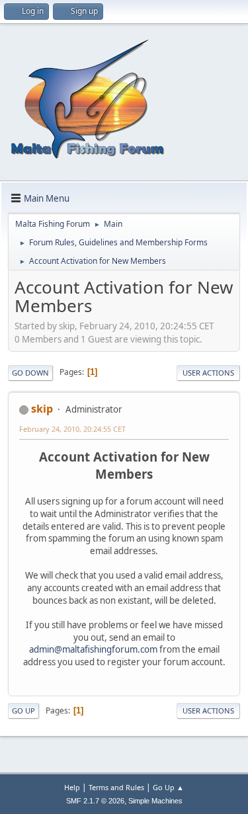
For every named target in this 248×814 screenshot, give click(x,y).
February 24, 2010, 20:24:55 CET (72, 429)
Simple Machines (155, 801)
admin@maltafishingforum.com (93, 649)
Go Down (30, 373)
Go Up (23, 710)
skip (42, 408)
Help (72, 787)
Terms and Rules (116, 787)
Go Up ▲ (168, 787)
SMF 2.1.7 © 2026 (95, 801)
